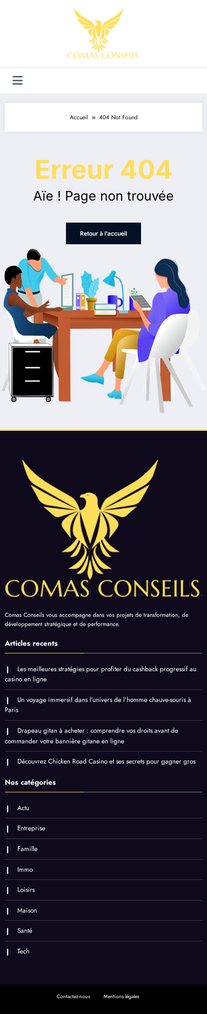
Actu (23, 808)
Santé (24, 930)
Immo (25, 869)
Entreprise (31, 828)
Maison (27, 910)
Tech (23, 951)
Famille (27, 848)
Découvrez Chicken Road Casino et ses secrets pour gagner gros (106, 761)
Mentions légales (121, 996)
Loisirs (26, 889)
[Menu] (17, 80)
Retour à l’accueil (103, 233)
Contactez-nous (73, 996)
